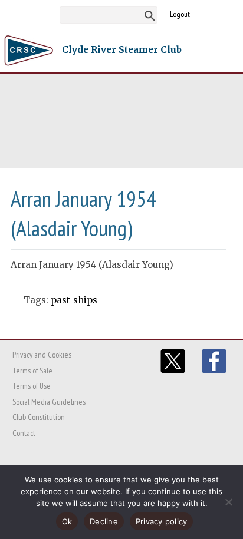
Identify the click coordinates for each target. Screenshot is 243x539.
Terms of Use (31, 386)
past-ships (74, 300)
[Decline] (228, 502)
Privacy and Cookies (41, 354)
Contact (23, 433)
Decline (104, 521)
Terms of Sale (32, 370)
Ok (67, 521)
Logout (180, 14)
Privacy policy (162, 521)
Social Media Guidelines (49, 401)
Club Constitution (38, 417)
